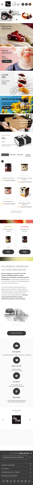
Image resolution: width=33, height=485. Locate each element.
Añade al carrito (8, 252)
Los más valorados (28, 155)
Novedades (13, 154)
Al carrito (3, 166)
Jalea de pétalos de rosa (8, 178)
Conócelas (6, 61)
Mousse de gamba (8, 201)
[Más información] (9, 166)
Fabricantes (16, 410)
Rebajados (20, 154)
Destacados (5, 154)
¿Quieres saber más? (16, 333)
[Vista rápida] (6, 166)
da (30, 453)
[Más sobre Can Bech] (16, 419)
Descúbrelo (7, 107)
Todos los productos (16, 212)
